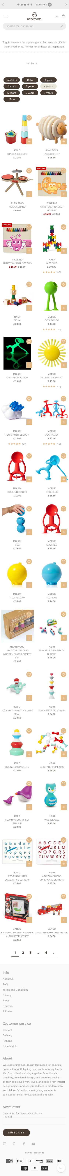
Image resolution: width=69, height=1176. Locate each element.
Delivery (7, 1035)
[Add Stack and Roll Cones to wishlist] (63, 674)
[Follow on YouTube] (33, 1144)
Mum (12, 99)
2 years (11, 86)
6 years (30, 92)
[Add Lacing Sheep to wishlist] (63, 118)
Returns (7, 1040)
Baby (30, 79)
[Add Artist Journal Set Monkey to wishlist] (63, 171)
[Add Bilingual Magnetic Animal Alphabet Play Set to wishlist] (29, 896)
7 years (48, 92)
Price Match (10, 1046)
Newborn (11, 79)
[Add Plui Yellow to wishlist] (29, 561)
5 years (11, 92)
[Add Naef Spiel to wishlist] (63, 227)
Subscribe (16, 1132)
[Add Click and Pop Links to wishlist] (63, 731)
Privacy (7, 995)
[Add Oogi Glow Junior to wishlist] (29, 341)
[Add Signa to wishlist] (29, 284)
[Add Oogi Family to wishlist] (63, 398)
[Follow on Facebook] (24, 1144)
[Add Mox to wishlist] (29, 509)
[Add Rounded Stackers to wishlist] (29, 731)
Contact (7, 1030)
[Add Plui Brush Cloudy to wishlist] (29, 398)
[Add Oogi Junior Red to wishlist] (29, 456)
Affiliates (8, 1011)
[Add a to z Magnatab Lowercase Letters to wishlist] (29, 840)
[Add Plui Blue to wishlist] (63, 561)
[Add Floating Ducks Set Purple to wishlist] (29, 783)
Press (6, 1000)
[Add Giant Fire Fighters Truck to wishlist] (63, 896)
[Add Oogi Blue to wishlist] (63, 456)
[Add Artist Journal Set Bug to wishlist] (29, 227)
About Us (8, 978)
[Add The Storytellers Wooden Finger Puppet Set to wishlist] (29, 614)
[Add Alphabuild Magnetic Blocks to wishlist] (63, 614)
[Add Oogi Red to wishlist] (63, 509)
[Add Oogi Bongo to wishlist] (63, 284)
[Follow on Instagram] (4, 1144)
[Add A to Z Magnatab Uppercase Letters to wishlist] (63, 840)
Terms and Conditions (15, 989)
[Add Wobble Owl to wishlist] (63, 783)
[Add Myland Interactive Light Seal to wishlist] (29, 674)
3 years (30, 86)
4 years (48, 86)
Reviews (8, 1006)
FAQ (5, 984)
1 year (48, 79)
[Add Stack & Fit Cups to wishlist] (29, 118)
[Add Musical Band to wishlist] (29, 171)
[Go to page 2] (54, 953)
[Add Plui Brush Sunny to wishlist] (63, 341)
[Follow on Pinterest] (14, 1144)
